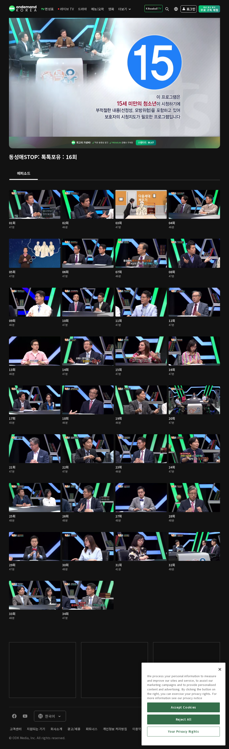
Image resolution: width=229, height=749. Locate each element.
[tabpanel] (114, 406)
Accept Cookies (183, 707)
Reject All (183, 719)
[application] (114, 77)
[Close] (220, 669)
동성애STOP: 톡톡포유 (35, 157)
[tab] (23, 173)
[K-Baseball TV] (153, 8)
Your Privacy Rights (183, 731)
